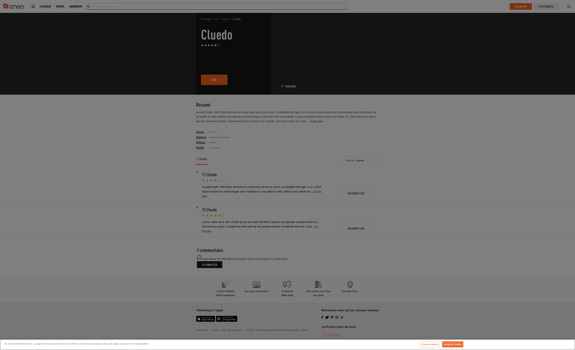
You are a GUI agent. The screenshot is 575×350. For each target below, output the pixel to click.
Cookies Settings (430, 344)
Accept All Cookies (453, 344)
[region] (287, 344)
